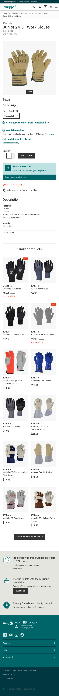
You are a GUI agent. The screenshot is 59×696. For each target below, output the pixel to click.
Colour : (9, 105)
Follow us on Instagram (16, 635)
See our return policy (11, 143)
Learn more (51, 134)
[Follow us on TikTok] (22, 635)
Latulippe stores (9, 7)
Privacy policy (9, 674)
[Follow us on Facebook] (5, 635)
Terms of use (8, 678)
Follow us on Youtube (11, 635)
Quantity (7, 151)
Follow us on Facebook (5, 635)
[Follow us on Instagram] (16, 635)
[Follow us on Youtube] (11, 635)
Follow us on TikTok (22, 635)
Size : (10, 111)
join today (22, 177)
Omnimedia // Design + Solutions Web (22, 689)
